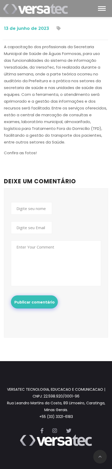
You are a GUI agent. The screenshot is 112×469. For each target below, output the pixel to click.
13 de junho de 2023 (26, 28)
